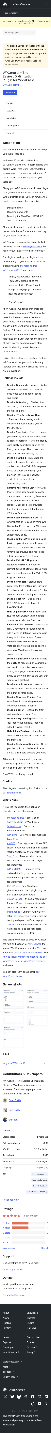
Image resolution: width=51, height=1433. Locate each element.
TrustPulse (12, 924)
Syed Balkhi (12, 84)
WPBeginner (34, 943)
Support (10, 133)
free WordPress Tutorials (31, 952)
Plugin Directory (10, 13)
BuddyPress (10, 1376)
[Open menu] (46, 4)
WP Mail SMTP (15, 869)
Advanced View (11, 1199)
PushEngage (13, 911)
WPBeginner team (32, 246)
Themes (31, 1317)
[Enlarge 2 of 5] (20, 1014)
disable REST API (40, 1186)
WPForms (8, 270)
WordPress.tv (11, 1352)
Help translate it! (25, 23)
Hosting (7, 1322)
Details (9, 103)
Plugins (30, 1322)
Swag (31, 1352)
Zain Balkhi (14, 1110)
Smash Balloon (15, 898)
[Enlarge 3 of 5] (20, 1030)
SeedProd (12, 856)
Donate (32, 1347)
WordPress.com (12, 1361)
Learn (6, 1337)
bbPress (8, 1371)
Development (13, 125)
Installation (11, 118)
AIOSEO (18, 270)
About (6, 1312)
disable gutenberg (39, 1180)
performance (32, 1191)
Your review (9, 1248)
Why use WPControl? (14, 1063)
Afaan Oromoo (17, 1389)
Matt (7, 1366)
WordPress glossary (34, 961)
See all (44, 1248)
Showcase (32, 1312)
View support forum (13, 1269)
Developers (9, 1347)
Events (30, 1342)
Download (10, 92)
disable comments (39, 1174)
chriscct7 (13, 1119)
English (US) (42, 1167)
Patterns (31, 1327)
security (43, 1191)
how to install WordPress (16, 956)
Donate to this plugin (14, 1295)
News (6, 1317)
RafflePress (13, 886)
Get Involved (34, 1337)
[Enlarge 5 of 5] (44, 1009)
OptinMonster (14, 826)
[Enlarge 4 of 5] (44, 992)
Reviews (10, 110)
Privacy (7, 1327)
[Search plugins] (33, 32)
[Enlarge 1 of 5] (20, 992)
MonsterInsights (28, 265)
